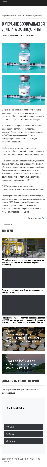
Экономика (8, 224)
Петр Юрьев (29, 35)
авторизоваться (8, 393)
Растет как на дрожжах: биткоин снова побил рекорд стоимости (22, 291)
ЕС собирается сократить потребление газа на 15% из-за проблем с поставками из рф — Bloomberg (23, 262)
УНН (43, 218)
